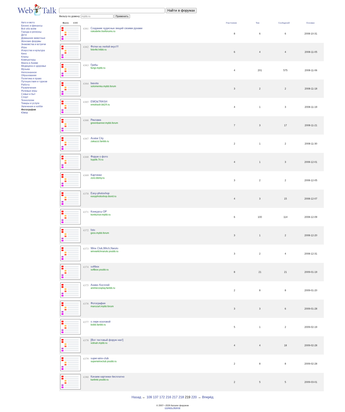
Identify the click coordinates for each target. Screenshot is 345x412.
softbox (95, 266)
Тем (257, 23)
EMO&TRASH (99, 101)
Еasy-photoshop (100, 193)
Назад (136, 397)
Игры (24, 47)
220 (194, 397)
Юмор (24, 112)
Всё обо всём (28, 28)
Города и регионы (31, 31)
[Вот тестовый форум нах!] (107, 339)
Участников (231, 23)
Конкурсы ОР (99, 211)
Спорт (24, 97)
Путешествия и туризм (34, 81)
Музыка (25, 69)
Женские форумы (31, 41)
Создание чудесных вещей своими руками (116, 28)
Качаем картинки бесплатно (107, 376)
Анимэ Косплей (100, 284)
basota (94, 83)
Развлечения (28, 87)
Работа (25, 84)
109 (149, 397)
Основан (310, 23)
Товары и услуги (30, 103)
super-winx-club (100, 358)
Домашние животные (33, 38)
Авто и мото (28, 22)
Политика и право (31, 78)
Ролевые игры (29, 90)
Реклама (96, 119)
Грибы (94, 64)
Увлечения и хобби (32, 106)
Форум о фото (99, 156)
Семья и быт (28, 94)
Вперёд (207, 397)
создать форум (172, 408)
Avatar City (97, 138)
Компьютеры (28, 59)
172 (162, 397)
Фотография (28, 109)
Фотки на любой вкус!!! (105, 46)
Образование (29, 75)
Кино (24, 53)
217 (174, 397)
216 (168, 397)
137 (155, 397)
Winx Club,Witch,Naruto (104, 248)
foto (93, 229)
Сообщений (284, 23)
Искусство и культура (33, 50)
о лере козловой (100, 321)
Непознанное (29, 72)
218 (181, 397)
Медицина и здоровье (33, 66)
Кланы (25, 56)
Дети (24, 34)
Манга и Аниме (29, 63)
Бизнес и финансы (32, 25)
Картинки (96, 174)
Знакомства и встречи (33, 44)
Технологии (27, 100)
